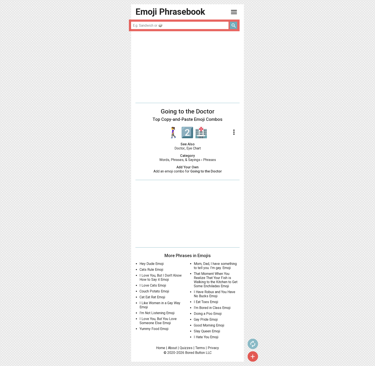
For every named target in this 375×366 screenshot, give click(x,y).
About (172, 348)
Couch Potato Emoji (154, 291)
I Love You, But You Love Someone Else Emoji (158, 321)
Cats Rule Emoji (151, 270)
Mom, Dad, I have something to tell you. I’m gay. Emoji (215, 266)
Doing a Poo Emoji (208, 314)
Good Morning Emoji (209, 325)
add (252, 356)
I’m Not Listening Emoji (157, 313)
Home (160, 348)
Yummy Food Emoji (154, 329)
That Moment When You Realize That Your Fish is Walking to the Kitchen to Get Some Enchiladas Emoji (215, 280)
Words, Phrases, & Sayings (179, 160)
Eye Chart (193, 148)
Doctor (179, 148)
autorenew (252, 344)
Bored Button (195, 353)
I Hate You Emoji (206, 337)
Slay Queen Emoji (207, 331)
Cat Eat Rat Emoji (152, 297)
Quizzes (186, 348)
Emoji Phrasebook (170, 12)
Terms (200, 348)
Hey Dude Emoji (152, 264)
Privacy (213, 348)
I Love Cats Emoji (153, 285)
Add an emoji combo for (187, 171)
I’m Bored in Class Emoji (212, 308)
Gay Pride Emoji (206, 319)
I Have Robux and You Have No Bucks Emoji (214, 294)
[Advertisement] (187, 67)
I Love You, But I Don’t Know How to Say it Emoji (161, 277)
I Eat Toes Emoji (206, 302)
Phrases (209, 160)
